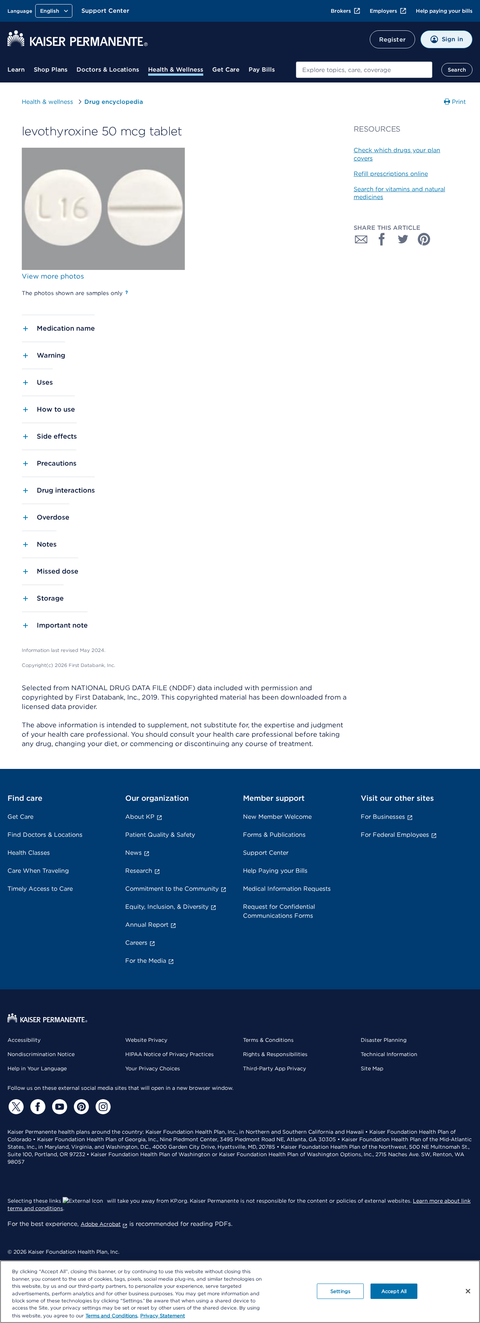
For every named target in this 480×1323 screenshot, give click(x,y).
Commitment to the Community (172, 888)
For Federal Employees (395, 834)
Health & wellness (47, 101)
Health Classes (29, 852)
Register (392, 39)
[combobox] (364, 69)
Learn (16, 69)
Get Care (226, 69)
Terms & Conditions (268, 1040)
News (133, 852)
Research (138, 870)
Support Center (105, 10)
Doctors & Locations (107, 69)
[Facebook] (36, 1106)
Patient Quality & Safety (160, 834)
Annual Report (146, 924)
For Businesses (383, 816)
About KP (139, 816)
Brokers (341, 11)
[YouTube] (58, 1106)
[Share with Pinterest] (424, 239)
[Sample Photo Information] (126, 292)
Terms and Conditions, (112, 1315)
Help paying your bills (444, 11)
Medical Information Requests (287, 888)
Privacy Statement (162, 1315)
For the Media (145, 960)
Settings (340, 1291)
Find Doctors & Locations (45, 834)
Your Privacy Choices (152, 1068)
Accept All (393, 1291)
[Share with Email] (361, 239)
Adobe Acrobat (101, 1224)
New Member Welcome (277, 816)
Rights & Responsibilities (275, 1054)
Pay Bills (262, 69)
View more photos (53, 276)
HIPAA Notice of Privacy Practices (169, 1054)
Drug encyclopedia (113, 101)
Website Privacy (146, 1040)
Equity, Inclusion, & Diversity (166, 906)
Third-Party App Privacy (274, 1068)
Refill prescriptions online (391, 173)
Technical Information (389, 1054)
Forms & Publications (274, 834)
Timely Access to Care (40, 888)
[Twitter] (15, 1106)
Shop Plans (51, 69)
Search (457, 70)
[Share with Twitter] (403, 239)
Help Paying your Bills (275, 870)
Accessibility (24, 1040)
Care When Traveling (38, 870)
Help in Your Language (37, 1068)
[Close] (468, 1291)
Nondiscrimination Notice (41, 1054)
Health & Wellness (175, 69)
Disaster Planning (383, 1040)
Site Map (372, 1068)
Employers (383, 11)
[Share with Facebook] (382, 239)
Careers (136, 942)
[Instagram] (102, 1106)
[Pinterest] (80, 1106)
